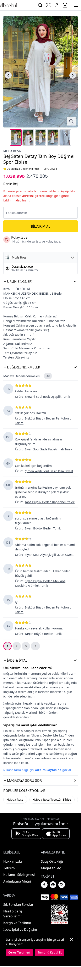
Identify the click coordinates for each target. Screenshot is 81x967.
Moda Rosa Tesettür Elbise (52, 799)
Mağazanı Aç (51, 868)
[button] (40, 282)
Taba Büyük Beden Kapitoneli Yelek (50, 502)
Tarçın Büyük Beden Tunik (43, 634)
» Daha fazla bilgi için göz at (37, 770)
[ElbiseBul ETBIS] (59, 914)
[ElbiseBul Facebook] (44, 884)
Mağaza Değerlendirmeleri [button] (26, 376)
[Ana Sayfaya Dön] (8, 5)
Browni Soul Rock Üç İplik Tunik (47, 396)
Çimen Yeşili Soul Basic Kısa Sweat (49, 471)
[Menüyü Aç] (76, 5)
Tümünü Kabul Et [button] (50, 952)
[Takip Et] (72, 257)
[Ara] (40, 5)
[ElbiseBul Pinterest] (53, 884)
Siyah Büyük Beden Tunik (43, 528)
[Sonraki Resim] (72, 75)
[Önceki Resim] (8, 75)
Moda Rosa (12, 151)
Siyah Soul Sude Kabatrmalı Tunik (48, 449)
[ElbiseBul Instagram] (61, 884)
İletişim (9, 868)
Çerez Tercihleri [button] (19, 952)
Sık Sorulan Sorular (18, 904)
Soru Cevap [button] (50, 169)
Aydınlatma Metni (17, 881)
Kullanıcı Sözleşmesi (19, 874)
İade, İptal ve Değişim (20, 929)
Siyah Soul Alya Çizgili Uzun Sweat (49, 554)
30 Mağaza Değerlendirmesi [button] (23, 169)
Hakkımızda (12, 861)
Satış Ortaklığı (52, 861)
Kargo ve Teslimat (17, 923)
